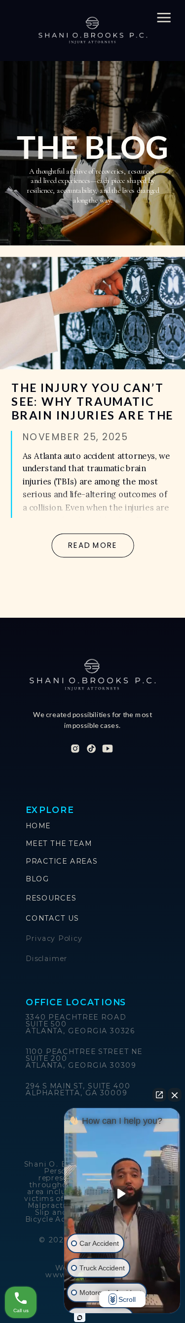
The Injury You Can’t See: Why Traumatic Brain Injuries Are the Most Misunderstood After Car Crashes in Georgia (92, 421)
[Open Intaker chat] (79, 1317)
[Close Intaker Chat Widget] (175, 1095)
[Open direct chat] (159, 1095)
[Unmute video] (122, 1193)
